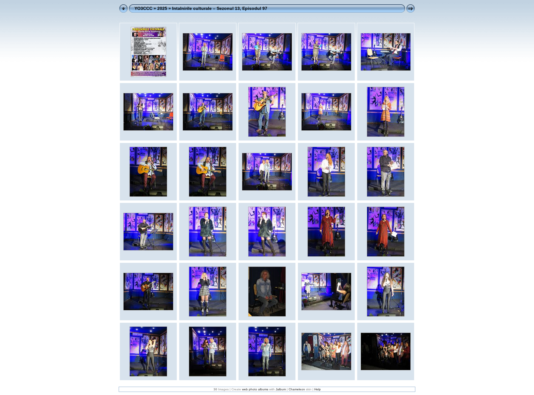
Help (317, 389)
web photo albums (255, 389)
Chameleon (297, 389)
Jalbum (281, 389)
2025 (162, 8)
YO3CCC (143, 8)
